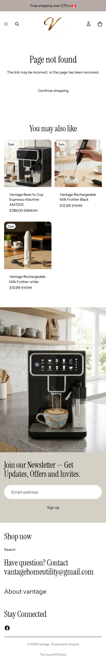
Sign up (53, 507)
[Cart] (99, 24)
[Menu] (6, 24)
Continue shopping (53, 90)
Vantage (44, 644)
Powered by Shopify (65, 644)
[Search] (17, 24)
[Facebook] (7, 628)
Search (9, 549)
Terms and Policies (53, 654)
